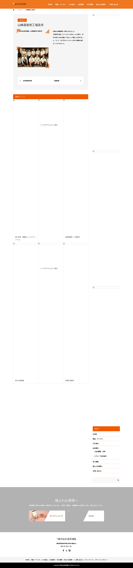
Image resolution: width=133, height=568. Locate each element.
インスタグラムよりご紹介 (49, 125)
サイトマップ (89, 560)
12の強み (72, 4)
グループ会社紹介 (101, 456)
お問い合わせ (114, 4)
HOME (50, 4)
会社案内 (81, 4)
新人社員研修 (19, 380)
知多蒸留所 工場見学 (72, 237)
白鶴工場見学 (69, 380)
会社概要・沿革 (100, 451)
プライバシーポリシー (101, 560)
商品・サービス (60, 4)
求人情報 (90, 4)
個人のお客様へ (101, 4)
